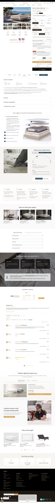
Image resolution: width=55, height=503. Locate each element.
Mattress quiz (18, 474)
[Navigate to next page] (32, 365)
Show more (30, 319)
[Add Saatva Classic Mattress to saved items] (29, 9)
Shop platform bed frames (39, 394)
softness (7, 319)
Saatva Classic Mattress (11, 6)
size (10, 319)
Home (4, 6)
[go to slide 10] (19, 28)
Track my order (6, 486)
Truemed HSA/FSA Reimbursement (20, 486)
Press (29, 479)
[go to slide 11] (24, 28)
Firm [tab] (48, 152)
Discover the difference (9, 416)
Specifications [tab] (17, 232)
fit (22, 319)
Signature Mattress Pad (40, 43)
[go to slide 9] (15, 28)
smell (17, 319)
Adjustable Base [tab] (34, 380)
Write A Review (41, 298)
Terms (4, 500)
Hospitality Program (44, 478)
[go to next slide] (51, 263)
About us (30, 478)
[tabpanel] (13, 124)
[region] (27, 218)
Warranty (5, 484)
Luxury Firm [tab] (41, 152)
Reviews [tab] (26, 292)
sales (10, 492)
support (25, 319)
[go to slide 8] (10, 28)
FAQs (4, 487)
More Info (39, 0)
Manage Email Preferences (7, 488)
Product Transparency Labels (20, 480)
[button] (42, 15)
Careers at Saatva (44, 474)
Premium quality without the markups (33, 474)
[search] (39, 3)
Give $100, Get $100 (44, 480)
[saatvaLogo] (5, 471)
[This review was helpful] (46, 330)
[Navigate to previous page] (22, 365)
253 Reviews (43, 220)
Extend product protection (7, 485)
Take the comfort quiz (39, 178)
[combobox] (21, 315)
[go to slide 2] (10, 24)
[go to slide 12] (29, 28)
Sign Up (16, 494)
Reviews (17, 479)
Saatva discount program (19, 485)
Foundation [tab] (28, 380)
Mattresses (7, 6)
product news (13, 492)
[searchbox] (11, 315)
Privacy (7, 500)
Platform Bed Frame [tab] (21, 380)
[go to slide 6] (29, 24)
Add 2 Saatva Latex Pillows (41, 51)
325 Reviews (26, 443)
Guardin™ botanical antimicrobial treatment (10, 93)
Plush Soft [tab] (35, 152)
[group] (17, 15)
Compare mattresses (19, 478)
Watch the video (45, 178)
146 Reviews (10, 443)
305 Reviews (43, 443)
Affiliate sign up (43, 479)
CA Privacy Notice (16, 500)
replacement (13, 319)
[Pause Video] (6, 171)
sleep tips (17, 492)
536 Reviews (10, 220)
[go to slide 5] (24, 24)
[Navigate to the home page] (25, 3)
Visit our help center (6, 474)
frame (20, 319)
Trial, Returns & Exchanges (7, 482)
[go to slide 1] (5, 24)
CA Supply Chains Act (11, 500)
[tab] (13, 123)
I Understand (27, 501)
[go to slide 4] (19, 24)
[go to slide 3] (15, 24)
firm (27, 319)
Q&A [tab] (29, 292)
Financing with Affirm (19, 484)
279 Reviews (26, 220)
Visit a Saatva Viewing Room (7, 478)
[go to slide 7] (5, 28)
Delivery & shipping (6, 483)
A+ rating (20, 275)
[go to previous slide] (21, 450)
